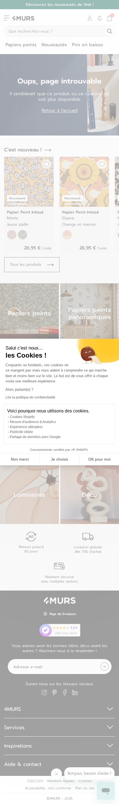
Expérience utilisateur (26, 427)
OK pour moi (99, 459)
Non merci (20, 459)
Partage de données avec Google (35, 437)
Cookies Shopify (22, 417)
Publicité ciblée (21, 432)
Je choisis (59, 459)
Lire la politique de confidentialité (30, 397)
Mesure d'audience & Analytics (33, 422)
